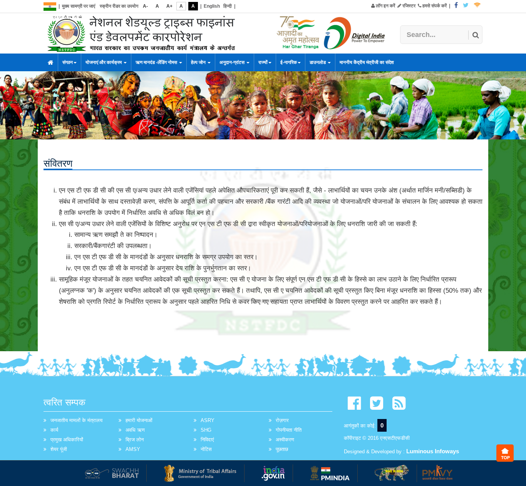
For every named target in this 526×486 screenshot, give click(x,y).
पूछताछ (282, 449)
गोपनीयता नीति (289, 430)
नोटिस (206, 449)
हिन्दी (227, 6)
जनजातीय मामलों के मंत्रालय (76, 420)
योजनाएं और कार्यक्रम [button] (104, 62)
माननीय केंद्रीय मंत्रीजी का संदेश (367, 62)
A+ (169, 6)
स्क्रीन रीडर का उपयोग (119, 6)
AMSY (133, 449)
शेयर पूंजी (58, 449)
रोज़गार (282, 420)
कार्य (54, 430)
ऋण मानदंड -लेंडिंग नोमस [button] (157, 62)
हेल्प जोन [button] (199, 62)
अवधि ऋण (135, 430)
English (212, 6)
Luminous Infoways (432, 451)
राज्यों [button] (263, 62)
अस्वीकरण (285, 439)
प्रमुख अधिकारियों (66, 439)
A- (145, 6)
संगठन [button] (67, 62)
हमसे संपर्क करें (434, 5)
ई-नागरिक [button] (288, 62)
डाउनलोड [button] (318, 62)
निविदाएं (207, 439)
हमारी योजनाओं (139, 420)
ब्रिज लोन (135, 439)
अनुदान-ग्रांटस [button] (232, 62)
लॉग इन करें (385, 5)
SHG (206, 430)
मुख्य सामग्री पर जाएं (78, 6)
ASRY (207, 420)
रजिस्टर (408, 5)
